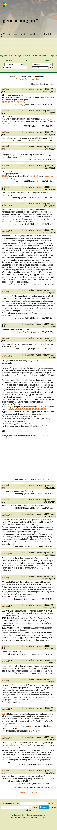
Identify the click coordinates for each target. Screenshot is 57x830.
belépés (47, 61)
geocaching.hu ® (21, 21)
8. (23, 409)
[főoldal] (4, 5)
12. (33, 409)
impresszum (40, 818)
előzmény (19, 105)
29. (9, 102)
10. (27, 409)
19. (31, 176)
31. (15, 102)
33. (21, 102)
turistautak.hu (18, 815)
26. (51, 119)
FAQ (27, 61)
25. (48, 119)
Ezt (3, 714)
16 (45, 409)
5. (17, 409)
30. (12, 102)
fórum (9, 61)
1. (9, 409)
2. (11, 409)
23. (42, 119)
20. (34, 176)
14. (39, 409)
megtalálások (22, 56)
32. (18, 102)
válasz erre (40, 89)
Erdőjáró (8, 205)
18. (6, 176)
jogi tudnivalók (17, 818)
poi (53, 56)
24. (45, 119)
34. (24, 102)
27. (3, 102)
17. (3, 176)
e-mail (29, 818)
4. (15, 409)
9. (25, 409)
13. (36, 409)
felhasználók (40, 56)
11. (30, 409)
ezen (13, 724)
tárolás (35, 807)
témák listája (35, 79)
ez (30, 726)
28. (6, 102)
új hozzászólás (22, 79)
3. (13, 409)
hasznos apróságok (36, 815)
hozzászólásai (28, 89)
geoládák (6, 56)
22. (37, 176)
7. (21, 409)
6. (19, 409)
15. (42, 409)
